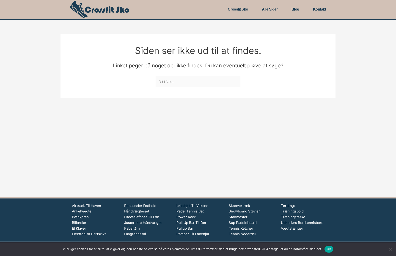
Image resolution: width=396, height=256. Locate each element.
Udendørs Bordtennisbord (302, 222)
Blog (295, 9)
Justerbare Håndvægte (143, 222)
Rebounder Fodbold (140, 206)
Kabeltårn (132, 228)
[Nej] (390, 249)
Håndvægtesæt (136, 211)
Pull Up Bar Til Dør (191, 222)
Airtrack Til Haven (86, 206)
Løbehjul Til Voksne (192, 206)
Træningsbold (292, 211)
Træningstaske (293, 217)
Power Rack (186, 217)
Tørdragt (288, 206)
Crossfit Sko (238, 9)
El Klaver (79, 228)
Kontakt (319, 9)
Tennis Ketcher (241, 228)
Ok (329, 249)
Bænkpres (80, 217)
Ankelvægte (81, 211)
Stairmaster (238, 217)
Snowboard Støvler (244, 211)
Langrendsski (135, 234)
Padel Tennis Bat (190, 211)
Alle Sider (270, 9)
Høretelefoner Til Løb (141, 217)
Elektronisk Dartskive (89, 234)
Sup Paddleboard (243, 222)
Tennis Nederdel (242, 234)
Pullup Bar (184, 228)
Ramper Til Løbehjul (192, 234)
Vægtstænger (292, 228)
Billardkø (79, 222)
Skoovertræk (239, 206)
